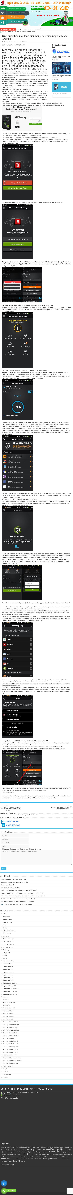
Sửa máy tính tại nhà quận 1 (10, 1041)
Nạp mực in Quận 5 (8, 977)
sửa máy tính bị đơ (36, 1154)
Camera (5, 925)
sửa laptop (55, 1152)
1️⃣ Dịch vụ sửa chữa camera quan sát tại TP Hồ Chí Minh (16, 904)
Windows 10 (14, 1161)
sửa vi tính (13, 1159)
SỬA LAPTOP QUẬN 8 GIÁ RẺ (11, 1152)
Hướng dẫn (33, 1149)
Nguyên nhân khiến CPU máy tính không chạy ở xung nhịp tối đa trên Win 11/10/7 (22, 893)
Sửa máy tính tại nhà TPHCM (10, 1063)
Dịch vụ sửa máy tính (8, 944)
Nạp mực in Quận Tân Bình (10, 991)
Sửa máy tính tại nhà (8, 1038)
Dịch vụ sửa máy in (8, 941)
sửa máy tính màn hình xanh (59, 1154)
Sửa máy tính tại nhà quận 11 (10, 1046)
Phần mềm (6, 999)
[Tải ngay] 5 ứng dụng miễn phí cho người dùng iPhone (60, 807)
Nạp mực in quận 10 (8, 966)
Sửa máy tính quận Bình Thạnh (11, 1024)
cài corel (38, 1147)
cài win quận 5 (55, 1147)
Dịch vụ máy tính (7, 936)
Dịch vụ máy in (7, 933)
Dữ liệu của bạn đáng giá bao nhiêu (10, 887)
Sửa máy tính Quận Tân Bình (10, 1033)
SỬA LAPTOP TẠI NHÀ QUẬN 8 (26, 1152)
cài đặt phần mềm (11, 1149)
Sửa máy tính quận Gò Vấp (10, 1027)
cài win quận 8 (68, 1147)
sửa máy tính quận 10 (19, 1156)
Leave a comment (15, 41)
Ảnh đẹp (5, 914)
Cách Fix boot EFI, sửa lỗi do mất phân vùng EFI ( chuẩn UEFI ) (18, 898)
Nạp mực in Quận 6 (8, 980)
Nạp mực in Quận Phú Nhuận (10, 988)
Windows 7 (5, 1161)
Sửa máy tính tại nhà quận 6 (10, 1055)
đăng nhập (26, 814)
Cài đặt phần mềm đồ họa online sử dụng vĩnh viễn (61, 76)
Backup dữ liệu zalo (5, 1147)
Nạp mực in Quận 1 (8, 963)
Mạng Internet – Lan (8, 961)
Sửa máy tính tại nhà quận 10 (10, 1044)
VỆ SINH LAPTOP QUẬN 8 (63, 1158)
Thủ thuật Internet (49, 1159)
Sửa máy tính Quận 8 (8, 1016)
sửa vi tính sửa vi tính (34, 1159)
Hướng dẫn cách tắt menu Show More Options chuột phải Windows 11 (19, 890)
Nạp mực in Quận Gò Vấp (9, 986)
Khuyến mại (6, 950)
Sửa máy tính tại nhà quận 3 (10, 1049)
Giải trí (25, 1149)
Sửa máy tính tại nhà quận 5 (10, 1052)
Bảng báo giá (6, 916)
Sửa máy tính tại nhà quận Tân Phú (12, 1060)
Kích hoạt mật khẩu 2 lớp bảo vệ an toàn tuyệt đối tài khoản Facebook (12, 808)
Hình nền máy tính (7, 947)
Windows (5, 1077)
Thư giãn (5, 1069)
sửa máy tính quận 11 (29, 1156)
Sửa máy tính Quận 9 (8, 1019)
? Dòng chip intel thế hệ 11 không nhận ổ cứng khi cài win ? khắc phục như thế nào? (23, 896)
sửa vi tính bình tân (21, 1159)
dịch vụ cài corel (19, 1149)
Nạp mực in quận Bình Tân (10, 983)
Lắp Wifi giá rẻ (6, 952)
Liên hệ (5, 955)
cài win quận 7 (61, 1147)
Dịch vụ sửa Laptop (8, 939)
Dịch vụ (5, 927)
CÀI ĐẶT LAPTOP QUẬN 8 (30, 1147)
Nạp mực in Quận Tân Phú (10, 994)
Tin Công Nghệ (7, 1074)
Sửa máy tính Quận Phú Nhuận (11, 1030)
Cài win (49, 1147)
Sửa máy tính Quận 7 (8, 1013)
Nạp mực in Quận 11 (8, 969)
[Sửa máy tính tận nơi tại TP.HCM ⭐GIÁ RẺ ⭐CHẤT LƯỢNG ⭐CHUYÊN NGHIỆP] (36, 13)
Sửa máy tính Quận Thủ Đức (10, 1035)
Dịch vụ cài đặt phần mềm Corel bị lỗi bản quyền (61, 57)
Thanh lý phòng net (8, 1066)
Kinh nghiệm (57, 1149)
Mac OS (5, 958)
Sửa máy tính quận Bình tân (54, 1156)
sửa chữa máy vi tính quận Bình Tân (41, 1152)
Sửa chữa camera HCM (9, 1002)
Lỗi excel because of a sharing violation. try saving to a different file (18, 901)
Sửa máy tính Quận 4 (8, 1010)
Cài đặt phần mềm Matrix (23, 29)
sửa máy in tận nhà (12, 1154)
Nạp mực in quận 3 (8, 974)
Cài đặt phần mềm (7, 922)
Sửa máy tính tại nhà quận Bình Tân (12, 1057)
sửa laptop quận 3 (63, 1152)
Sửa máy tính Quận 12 (9, 1008)
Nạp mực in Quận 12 (8, 972)
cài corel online (44, 1147)
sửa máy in (5, 1154)
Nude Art (5, 997)
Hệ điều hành (44, 1150)
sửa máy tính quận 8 (9, 1156)
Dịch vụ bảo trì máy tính (9, 930)
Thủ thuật (6, 41)
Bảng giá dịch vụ (7, 919)
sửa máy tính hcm (46, 1154)
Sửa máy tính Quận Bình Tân (10, 1022)
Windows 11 (24, 1161)
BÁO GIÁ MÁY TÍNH (15, 1147)
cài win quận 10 (4, 1149)
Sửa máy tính (6, 1005)
